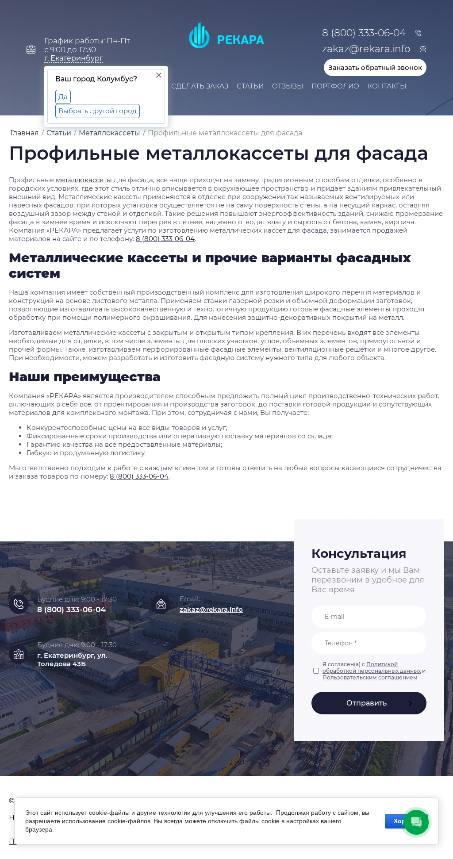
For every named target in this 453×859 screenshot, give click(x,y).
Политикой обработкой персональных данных (371, 667)
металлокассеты (84, 180)
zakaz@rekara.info (211, 609)
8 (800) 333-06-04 (165, 238)
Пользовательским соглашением (370, 677)
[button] (375, 66)
